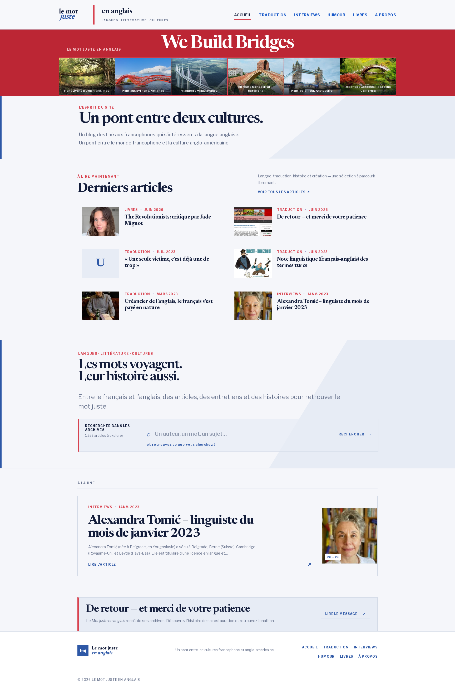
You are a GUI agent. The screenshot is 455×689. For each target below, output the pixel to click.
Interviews (307, 15)
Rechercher (355, 433)
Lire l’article (199, 564)
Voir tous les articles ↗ (284, 192)
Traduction (272, 15)
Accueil (242, 15)
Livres (360, 15)
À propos (385, 15)
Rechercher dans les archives (107, 428)
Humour (336, 15)
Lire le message (345, 614)
